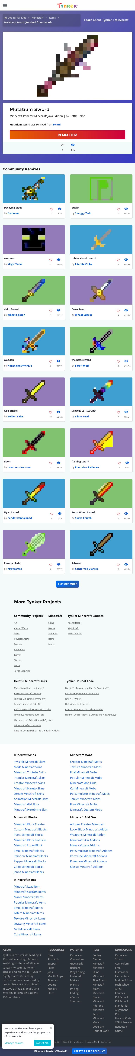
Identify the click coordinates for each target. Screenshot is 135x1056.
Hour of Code (101, 1031)
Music (17, 665)
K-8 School (121, 1001)
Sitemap (52, 980)
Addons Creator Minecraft (87, 824)
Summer (75, 1001)
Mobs (51, 644)
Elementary (122, 976)
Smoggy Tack (83, 213)
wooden (9, 360)
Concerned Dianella (86, 568)
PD (117, 1014)
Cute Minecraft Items (27, 934)
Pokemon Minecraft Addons (88, 861)
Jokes (17, 633)
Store (51, 993)
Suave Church (83, 518)
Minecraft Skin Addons (85, 840)
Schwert (76, 563)
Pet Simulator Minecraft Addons (91, 851)
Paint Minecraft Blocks (28, 835)
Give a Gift (76, 963)
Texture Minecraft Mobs (86, 767)
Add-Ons (52, 633)
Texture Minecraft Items (29, 918)
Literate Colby (83, 264)
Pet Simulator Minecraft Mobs (90, 794)
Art (15, 622)
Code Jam (98, 1026)
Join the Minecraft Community (30, 698)
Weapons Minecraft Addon (87, 835)
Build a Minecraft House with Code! (32, 709)
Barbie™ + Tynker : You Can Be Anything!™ (87, 688)
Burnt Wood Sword (83, 512)
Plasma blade (12, 563)
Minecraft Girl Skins (27, 804)
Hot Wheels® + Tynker (77, 704)
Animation (19, 649)
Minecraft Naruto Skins (29, 788)
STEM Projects (123, 1022)
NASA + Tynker (73, 698)
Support (52, 963)
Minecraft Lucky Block (28, 845)
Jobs (50, 972)
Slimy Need (82, 416)
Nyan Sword (11, 512)
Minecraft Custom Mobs (86, 810)
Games (17, 654)
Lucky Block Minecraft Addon (89, 829)
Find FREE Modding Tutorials (29, 714)
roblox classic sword (84, 258)
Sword (57, 124)
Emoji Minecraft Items (28, 908)
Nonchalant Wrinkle (20, 365)
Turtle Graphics (22, 670)
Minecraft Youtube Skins (30, 772)
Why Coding (77, 972)
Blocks (51, 628)
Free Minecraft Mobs (83, 804)
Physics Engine (21, 638)
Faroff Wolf (82, 365)
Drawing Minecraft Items (30, 924)
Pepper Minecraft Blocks (30, 861)
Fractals (18, 644)
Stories (17, 660)
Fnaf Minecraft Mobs (83, 772)
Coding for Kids (17, 17)
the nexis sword (81, 360)
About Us (53, 959)
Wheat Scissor (16, 314)
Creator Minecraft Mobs (86, 762)
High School (122, 984)
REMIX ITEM (67, 135)
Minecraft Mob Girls (83, 783)
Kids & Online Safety (73, 1042)
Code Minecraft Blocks (28, 867)
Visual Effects (21, 628)
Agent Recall (74, 622)
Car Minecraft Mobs (83, 788)
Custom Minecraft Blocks (30, 829)
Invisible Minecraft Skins (30, 762)
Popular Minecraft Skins (29, 778)
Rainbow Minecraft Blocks (31, 856)
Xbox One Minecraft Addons (88, 856)
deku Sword (11, 309)
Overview (76, 955)
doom (7, 461)
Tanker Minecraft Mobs (85, 799)
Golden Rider (15, 416)
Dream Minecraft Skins (29, 794)
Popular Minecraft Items (30, 902)
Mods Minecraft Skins (28, 767)
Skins (51, 622)
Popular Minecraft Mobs (86, 778)
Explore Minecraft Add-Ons (28, 704)
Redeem (75, 967)
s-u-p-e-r (9, 258)
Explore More (67, 584)
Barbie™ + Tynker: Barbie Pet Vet (82, 693)
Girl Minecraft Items (27, 929)
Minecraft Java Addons (85, 845)
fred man (13, 213)
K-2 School (121, 997)
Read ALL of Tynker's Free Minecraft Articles (37, 730)
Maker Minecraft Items (29, 897)
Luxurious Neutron (19, 467)
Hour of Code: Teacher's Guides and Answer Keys (90, 714)
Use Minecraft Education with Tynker (33, 720)
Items (52, 17)
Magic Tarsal (15, 264)
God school (11, 410)
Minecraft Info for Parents (27, 725)
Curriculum (77, 959)
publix (75, 207)
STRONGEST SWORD (84, 410)
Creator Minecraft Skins (29, 783)
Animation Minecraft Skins (31, 799)
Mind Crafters (75, 633)
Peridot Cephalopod (20, 518)
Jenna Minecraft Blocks (29, 872)
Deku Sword (79, 309)
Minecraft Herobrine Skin (30, 810)
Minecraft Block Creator (29, 824)
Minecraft (37, 17)
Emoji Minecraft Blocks (29, 851)
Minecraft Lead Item (27, 886)
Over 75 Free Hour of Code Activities (84, 709)
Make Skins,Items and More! (29, 688)
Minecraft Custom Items (30, 892)
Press (51, 967)
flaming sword (80, 461)
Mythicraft (73, 628)
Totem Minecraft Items (29, 913)
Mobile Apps (55, 976)
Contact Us (106, 1042)
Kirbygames (15, 568)
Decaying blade (13, 207)
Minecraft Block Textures (30, 840)
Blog (50, 955)
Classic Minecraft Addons (86, 867)
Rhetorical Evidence (87, 467)
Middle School (123, 980)
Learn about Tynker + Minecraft (106, 20)
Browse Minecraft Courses (27, 693)
